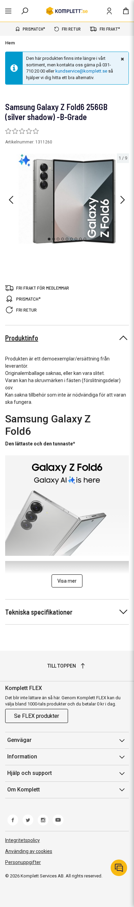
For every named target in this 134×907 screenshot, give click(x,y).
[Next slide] (122, 200)
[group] (67, 198)
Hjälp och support (29, 773)
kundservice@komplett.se (81, 71)
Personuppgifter (23, 862)
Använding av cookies (28, 851)
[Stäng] (122, 59)
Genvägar (19, 740)
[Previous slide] (11, 200)
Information (22, 756)
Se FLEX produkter (36, 716)
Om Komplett (23, 789)
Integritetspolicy (22, 840)
